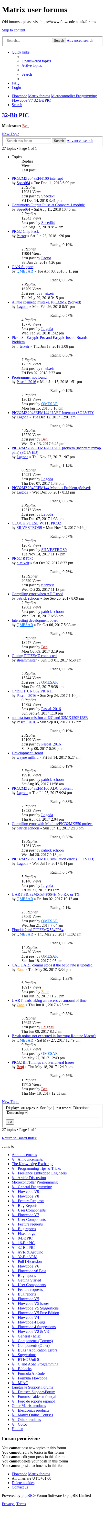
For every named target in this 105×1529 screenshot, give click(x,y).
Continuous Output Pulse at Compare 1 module (48, 205)
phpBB (27, 1495)
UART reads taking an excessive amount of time (49, 1000)
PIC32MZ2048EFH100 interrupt (37, 178)
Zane (20, 969)
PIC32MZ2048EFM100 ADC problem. (42, 788)
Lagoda (22, 306)
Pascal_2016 (26, 382)
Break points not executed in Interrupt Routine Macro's (54, 1036)
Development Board (27, 753)
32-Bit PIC (15, 115)
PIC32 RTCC (22, 558)
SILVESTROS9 (29, 527)
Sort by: (46, 1108)
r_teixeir (47, 293)
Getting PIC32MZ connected (34, 656)
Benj (26, 126)
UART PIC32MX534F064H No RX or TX (46, 894)
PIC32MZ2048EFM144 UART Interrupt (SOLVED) (53, 413)
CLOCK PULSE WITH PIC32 (36, 523)
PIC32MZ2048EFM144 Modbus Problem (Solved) (51, 488)
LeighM (47, 1027)
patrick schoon (28, 598)
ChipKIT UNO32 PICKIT (32, 691)
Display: (13, 1108)
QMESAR (25, 271)
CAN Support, (23, 267)
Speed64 (23, 183)
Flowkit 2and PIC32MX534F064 (37, 930)
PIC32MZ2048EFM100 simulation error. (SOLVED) (53, 859)
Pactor (21, 236)
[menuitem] (36, 61)
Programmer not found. (30, 377)
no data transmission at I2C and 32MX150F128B (50, 718)
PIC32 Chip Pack (25, 231)
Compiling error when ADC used (37, 594)
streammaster (27, 660)
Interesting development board (35, 620)
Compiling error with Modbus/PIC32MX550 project (52, 824)
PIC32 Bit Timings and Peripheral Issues (43, 1062)
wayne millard (28, 757)
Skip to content (13, 30)
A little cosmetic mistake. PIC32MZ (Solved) (46, 302)
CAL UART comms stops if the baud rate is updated (52, 965)
